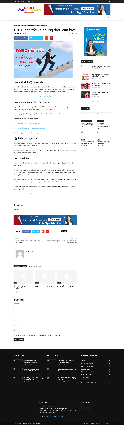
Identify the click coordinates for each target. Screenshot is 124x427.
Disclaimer (86, 423)
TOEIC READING (86, 374)
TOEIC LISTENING (33, 25)
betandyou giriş (42, 426)
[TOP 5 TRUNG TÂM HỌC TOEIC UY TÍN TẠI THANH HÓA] (104, 135)
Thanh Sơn (18, 33)
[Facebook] (106, 1)
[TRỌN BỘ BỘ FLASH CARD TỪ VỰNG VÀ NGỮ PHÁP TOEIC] (85, 77)
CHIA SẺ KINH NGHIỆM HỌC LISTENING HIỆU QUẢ (87, 125)
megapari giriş (34, 426)
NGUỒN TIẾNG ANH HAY (88, 383)
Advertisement (99, 423)
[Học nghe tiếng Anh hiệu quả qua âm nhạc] (85, 94)
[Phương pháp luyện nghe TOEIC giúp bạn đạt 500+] (85, 68)
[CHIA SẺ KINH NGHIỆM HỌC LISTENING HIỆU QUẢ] (88, 117)
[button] (108, 18)
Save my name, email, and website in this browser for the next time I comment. (37, 335)
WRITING (61, 18)
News (17, 18)
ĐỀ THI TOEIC (26, 23)
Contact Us (107, 423)
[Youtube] (109, 1)
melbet (21, 426)
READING (40, 18)
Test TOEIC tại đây (45, 96)
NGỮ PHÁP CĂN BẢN (87, 363)
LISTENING (50, 18)
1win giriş (68, 426)
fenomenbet (62, 426)
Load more (95, 101)
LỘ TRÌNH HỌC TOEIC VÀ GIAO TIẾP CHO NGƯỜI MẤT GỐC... (87, 143)
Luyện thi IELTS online (87, 121)
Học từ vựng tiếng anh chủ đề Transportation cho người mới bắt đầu (62, 242)
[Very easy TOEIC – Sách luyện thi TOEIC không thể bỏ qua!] (51, 363)
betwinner (16, 426)
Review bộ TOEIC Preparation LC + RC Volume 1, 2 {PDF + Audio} (28, 242)
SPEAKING (69, 18)
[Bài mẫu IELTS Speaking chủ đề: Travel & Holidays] (51, 371)
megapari (26, 426)
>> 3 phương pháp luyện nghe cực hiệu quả (27, 133)
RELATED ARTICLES (20, 266)
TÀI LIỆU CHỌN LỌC (27, 18)
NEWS (27, 25)
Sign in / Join (30, 1)
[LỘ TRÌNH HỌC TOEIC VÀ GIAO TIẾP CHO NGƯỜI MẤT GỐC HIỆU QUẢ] (88, 135)
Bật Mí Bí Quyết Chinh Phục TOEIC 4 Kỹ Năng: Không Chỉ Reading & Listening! (23, 286)
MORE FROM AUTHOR (34, 266)
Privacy (92, 423)
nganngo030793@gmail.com (54, 416)
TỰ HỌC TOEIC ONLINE (88, 369)
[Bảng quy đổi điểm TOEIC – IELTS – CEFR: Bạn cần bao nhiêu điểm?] (45, 277)
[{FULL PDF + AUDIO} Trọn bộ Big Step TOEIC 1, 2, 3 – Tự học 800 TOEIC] (51, 380)
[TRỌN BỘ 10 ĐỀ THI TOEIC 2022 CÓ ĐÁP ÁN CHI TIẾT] (85, 86)
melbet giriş (50, 426)
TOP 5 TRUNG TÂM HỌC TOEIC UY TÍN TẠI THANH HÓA (103, 143)
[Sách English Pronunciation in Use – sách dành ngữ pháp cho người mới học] (104, 117)
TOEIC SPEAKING (42, 25)
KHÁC (19, 23)
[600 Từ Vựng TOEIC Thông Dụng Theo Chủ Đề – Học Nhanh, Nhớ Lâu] (67, 277)
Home (15, 23)
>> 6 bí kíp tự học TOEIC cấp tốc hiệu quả (27, 123)
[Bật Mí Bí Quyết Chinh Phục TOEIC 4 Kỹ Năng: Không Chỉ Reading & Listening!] (23, 277)
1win (73, 426)
